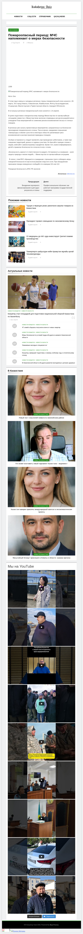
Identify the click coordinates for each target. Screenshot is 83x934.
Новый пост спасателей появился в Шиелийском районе (41, 418)
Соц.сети (31, 16)
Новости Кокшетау (14, 311)
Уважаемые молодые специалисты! (34, 345)
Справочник (45, 16)
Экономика (13, 30)
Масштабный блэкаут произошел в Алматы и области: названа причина (41, 558)
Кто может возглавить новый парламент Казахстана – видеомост (41, 463)
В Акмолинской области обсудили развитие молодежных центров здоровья (48, 363)
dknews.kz (71, 174)
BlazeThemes (54, 925)
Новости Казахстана (41, 414)
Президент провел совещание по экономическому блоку (50, 221)
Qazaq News (59, 16)
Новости (18, 16)
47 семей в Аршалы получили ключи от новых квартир (41, 327)
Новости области (27, 311)
